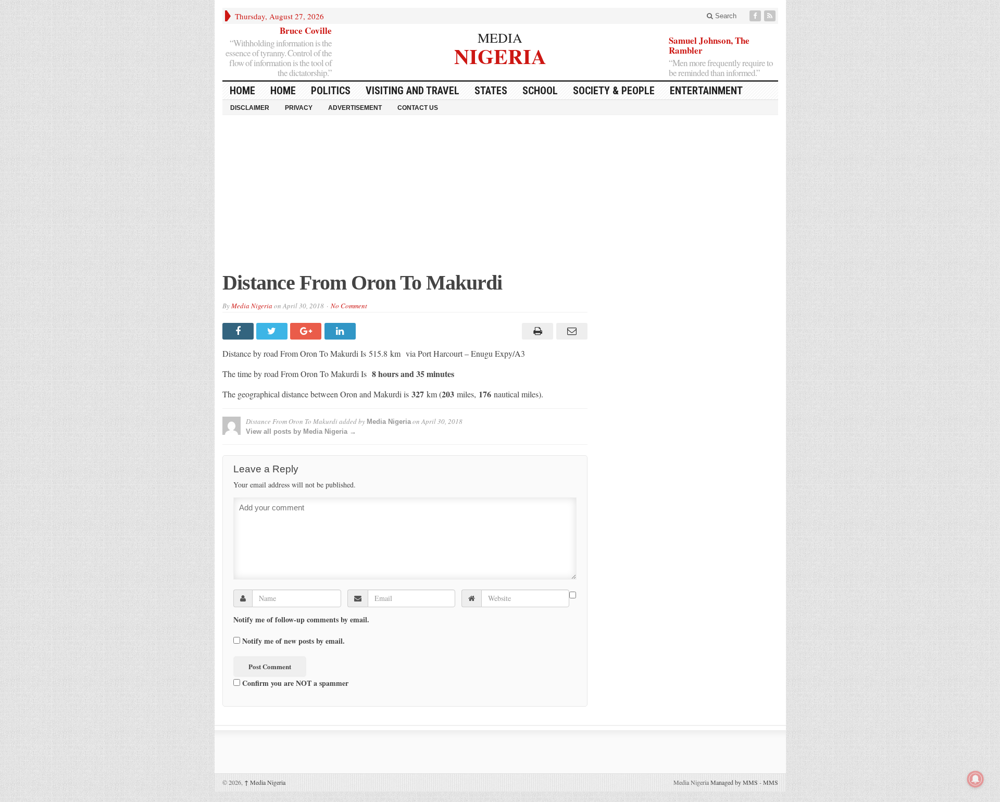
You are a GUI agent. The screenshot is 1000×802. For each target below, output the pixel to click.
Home (283, 90)
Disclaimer (249, 107)
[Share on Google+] (307, 331)
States (490, 90)
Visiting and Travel (412, 90)
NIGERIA (500, 55)
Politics (331, 90)
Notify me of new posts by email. (293, 641)
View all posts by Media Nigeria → (301, 431)
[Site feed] (771, 16)
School (540, 90)
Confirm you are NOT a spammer (294, 683)
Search (724, 16)
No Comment (349, 305)
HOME (242, 90)
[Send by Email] (570, 331)
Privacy (298, 107)
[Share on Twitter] (273, 331)
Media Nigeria (251, 305)
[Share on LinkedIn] (341, 331)
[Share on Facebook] (239, 331)
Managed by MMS (734, 782)
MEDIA (500, 37)
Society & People (614, 90)
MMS (770, 782)
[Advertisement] (500, 198)
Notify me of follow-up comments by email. (301, 619)
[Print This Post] (536, 331)
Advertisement (355, 107)
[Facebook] (756, 16)
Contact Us (417, 107)
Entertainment (706, 90)
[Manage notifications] (975, 779)
